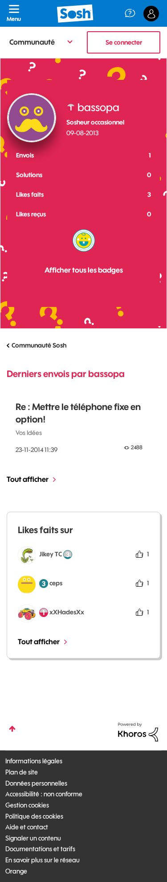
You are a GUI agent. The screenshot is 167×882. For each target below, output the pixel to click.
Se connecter (124, 42)
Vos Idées (29, 432)
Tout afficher (28, 479)
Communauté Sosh (39, 345)
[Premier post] (84, 240)
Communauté (32, 41)
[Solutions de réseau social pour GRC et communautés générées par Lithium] (138, 732)
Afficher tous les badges (84, 269)
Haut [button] (12, 729)
